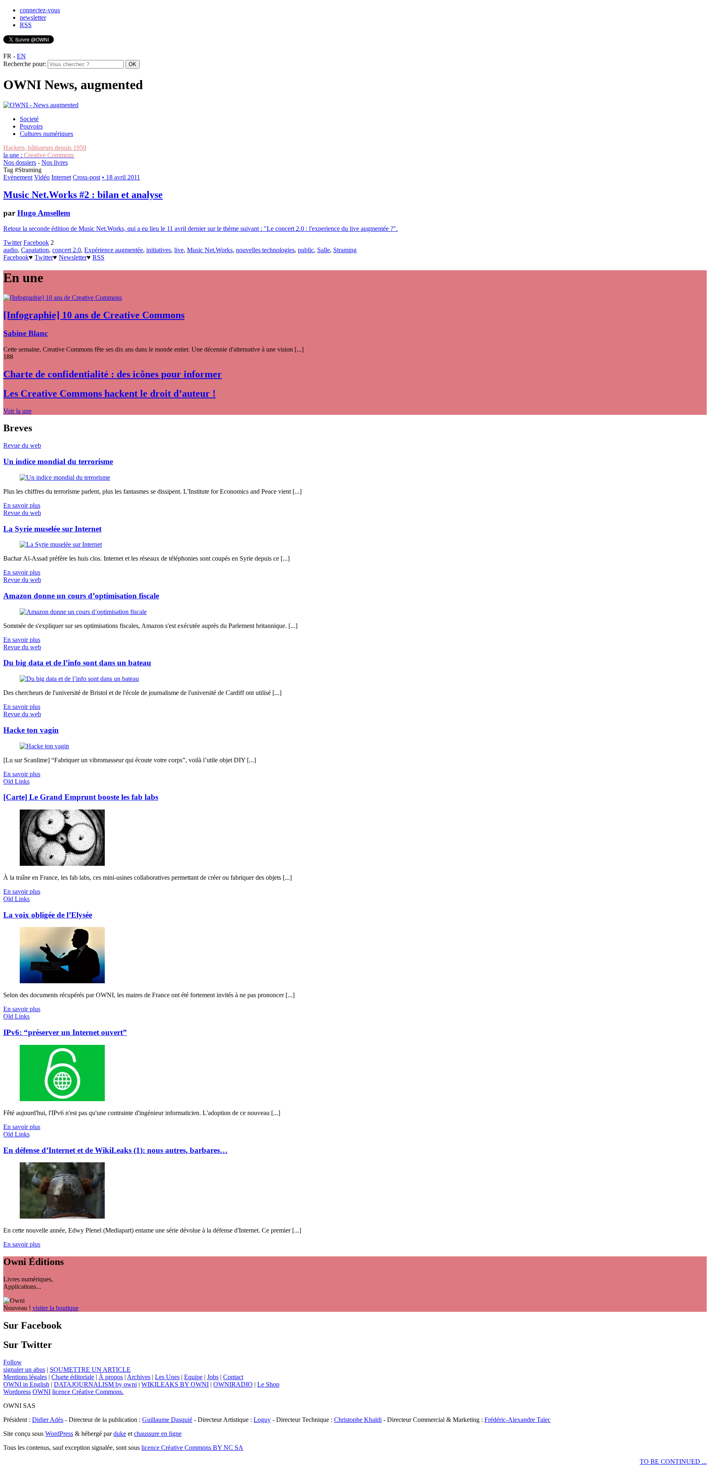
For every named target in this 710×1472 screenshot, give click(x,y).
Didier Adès (47, 1419)
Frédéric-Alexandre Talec (517, 1419)
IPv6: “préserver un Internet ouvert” (65, 1032)
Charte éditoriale (72, 1376)
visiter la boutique (55, 1307)
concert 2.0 (66, 249)
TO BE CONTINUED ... (673, 1461)
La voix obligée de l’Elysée (47, 915)
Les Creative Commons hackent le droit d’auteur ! (109, 393)
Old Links (16, 781)
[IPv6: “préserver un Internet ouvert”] (62, 1098)
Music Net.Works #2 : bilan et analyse (83, 194)
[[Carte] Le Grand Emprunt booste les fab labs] (62, 863)
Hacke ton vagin (31, 730)
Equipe (193, 1376)
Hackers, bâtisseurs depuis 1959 (44, 147)
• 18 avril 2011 (121, 177)
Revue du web (22, 445)
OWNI (41, 1391)
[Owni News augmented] (40, 104)
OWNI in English (26, 1384)
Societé (29, 118)
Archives (138, 1376)
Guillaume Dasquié (167, 1419)
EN (21, 56)
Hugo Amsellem (43, 213)
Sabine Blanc (25, 333)
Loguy (262, 1419)
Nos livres (54, 162)
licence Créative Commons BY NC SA (192, 1447)
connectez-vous (40, 10)
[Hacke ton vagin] (44, 746)
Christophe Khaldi (358, 1419)
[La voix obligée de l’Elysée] (62, 981)
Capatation (35, 249)
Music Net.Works (210, 249)
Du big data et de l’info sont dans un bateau (77, 662)
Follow (12, 1362)
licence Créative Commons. (88, 1391)
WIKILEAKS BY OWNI (175, 1384)
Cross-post (86, 177)
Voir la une (17, 410)
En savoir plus (21, 505)
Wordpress (17, 1391)
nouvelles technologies (265, 249)
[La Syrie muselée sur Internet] (61, 544)
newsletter (33, 17)
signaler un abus (24, 1369)
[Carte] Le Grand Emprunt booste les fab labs (80, 797)
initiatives (158, 249)
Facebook (36, 242)
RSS (26, 24)
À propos (111, 1376)
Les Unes (167, 1376)
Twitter (12, 242)
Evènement (17, 177)
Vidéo (42, 177)
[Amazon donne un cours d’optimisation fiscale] (83, 611)
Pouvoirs (31, 126)
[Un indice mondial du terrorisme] (65, 477)
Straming (345, 249)
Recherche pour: (24, 63)
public (306, 249)
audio (10, 249)
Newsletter (73, 257)
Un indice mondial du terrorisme (58, 461)
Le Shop (268, 1384)
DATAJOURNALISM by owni (95, 1384)
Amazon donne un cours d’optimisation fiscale (81, 595)
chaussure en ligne (158, 1433)
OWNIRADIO (233, 1384)
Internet (61, 177)
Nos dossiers (19, 162)
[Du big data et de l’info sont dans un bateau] (79, 678)
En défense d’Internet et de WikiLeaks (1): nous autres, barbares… (115, 1150)
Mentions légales (25, 1376)
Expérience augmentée (113, 249)
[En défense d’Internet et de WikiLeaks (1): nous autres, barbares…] (62, 1216)
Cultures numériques (46, 133)
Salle (323, 249)
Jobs (213, 1376)
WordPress (59, 1433)
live (179, 249)
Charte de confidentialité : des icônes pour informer (112, 374)
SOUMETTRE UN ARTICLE (90, 1369)
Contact (233, 1376)
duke (119, 1433)
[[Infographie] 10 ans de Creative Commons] (62, 297)
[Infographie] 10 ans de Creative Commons (93, 315)
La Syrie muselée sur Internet (52, 528)
